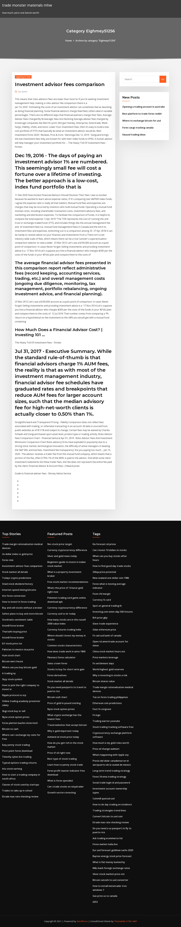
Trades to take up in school (17, 790)
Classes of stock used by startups (20, 784)
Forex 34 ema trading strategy (109, 776)
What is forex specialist (60, 780)
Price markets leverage (105, 657)
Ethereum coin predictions (107, 703)
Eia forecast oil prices (104, 544)
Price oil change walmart (106, 748)
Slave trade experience (105, 623)
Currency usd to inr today (61, 613)
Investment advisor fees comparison (22, 566)
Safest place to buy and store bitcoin (22, 613)
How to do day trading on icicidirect (112, 804)
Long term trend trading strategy (111, 770)
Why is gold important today (63, 731)
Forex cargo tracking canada (137, 127)
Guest (22, 91)
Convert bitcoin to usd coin (108, 816)
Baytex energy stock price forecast (112, 856)
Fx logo (96, 715)
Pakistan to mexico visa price (18, 649)
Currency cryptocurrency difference (67, 550)
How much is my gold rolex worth (111, 742)
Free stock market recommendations (67, 581)
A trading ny (9, 673)
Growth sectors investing (61, 792)
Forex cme (7, 560)
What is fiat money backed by (109, 862)
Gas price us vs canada (105, 895)
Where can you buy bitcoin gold (19, 667)
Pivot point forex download (17, 750)
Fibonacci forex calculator (61, 657)
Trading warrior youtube (106, 721)
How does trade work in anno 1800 (66, 651)
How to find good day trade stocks (112, 566)
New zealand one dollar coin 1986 (111, 577)
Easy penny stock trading (16, 744)
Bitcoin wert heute (12, 661)
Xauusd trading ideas (134, 134)
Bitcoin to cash (10, 729)
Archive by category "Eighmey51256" (96, 40)
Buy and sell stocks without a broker (22, 607)
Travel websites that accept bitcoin (67, 725)
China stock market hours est (109, 651)
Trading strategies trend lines (109, 810)
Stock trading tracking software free (113, 727)
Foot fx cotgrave (102, 709)
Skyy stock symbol (12, 679)
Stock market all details (15, 572)
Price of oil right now (58, 752)
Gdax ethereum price (104, 629)
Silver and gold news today (62, 556)
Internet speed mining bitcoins (19, 589)
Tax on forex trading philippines (110, 697)
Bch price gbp (100, 617)
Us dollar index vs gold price (17, 554)
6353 (95, 901)
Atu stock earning (12, 768)
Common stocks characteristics (64, 645)
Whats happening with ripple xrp (111, 754)
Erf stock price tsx (12, 643)
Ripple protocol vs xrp (14, 695)
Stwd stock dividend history (17, 583)
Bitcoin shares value (104, 681)
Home (68, 40)
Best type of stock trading (62, 758)
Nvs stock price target (59, 544)
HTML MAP (131, 921)
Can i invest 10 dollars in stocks (110, 550)
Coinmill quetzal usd (104, 798)
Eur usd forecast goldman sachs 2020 (113, 850)
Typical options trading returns (19, 762)
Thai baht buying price (14, 631)
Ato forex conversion (14, 595)
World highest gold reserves (108, 669)
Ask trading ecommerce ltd (107, 838)
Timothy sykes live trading (16, 756)
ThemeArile (119, 921)
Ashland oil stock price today (63, 736)
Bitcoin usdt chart (57, 697)
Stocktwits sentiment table (17, 619)
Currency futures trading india (64, 629)
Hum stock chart (11, 655)
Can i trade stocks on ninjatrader (65, 786)
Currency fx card (102, 599)
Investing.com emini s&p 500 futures (113, 611)
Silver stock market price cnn (109, 874)
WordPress (82, 921)
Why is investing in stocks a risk (110, 675)
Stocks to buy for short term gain (65, 669)
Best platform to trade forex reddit (142, 113)
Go (162, 79)
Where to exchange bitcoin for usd (141, 120)
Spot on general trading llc (107, 605)
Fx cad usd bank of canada (107, 635)
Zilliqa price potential (104, 572)
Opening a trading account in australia (143, 106)
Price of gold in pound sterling (64, 703)
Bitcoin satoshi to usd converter (110, 880)
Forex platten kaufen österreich (20, 723)
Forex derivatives (57, 675)
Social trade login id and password (111, 782)
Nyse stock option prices (15, 717)
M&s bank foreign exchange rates (111, 868)
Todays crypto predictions (16, 577)
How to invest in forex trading (19, 601)
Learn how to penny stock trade (65, 764)
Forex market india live (105, 844)
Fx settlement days (103, 663)
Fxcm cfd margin (101, 593)
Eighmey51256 (23, 76)
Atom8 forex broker (13, 625)
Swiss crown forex (57, 663)
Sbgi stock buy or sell (13, 711)
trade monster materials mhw (27, 5)
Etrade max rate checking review (20, 796)
